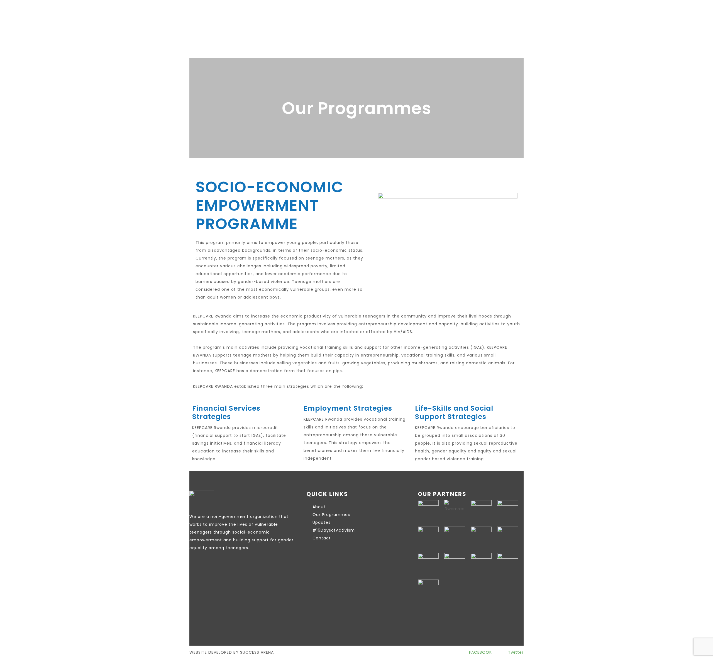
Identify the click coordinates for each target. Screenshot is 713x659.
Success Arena (257, 652)
